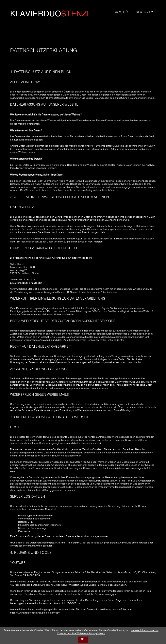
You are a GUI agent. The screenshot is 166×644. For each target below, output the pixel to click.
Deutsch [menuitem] (143, 12)
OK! (83, 639)
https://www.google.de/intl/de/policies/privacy (35, 613)
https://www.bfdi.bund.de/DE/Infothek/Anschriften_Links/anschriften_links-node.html (79, 340)
